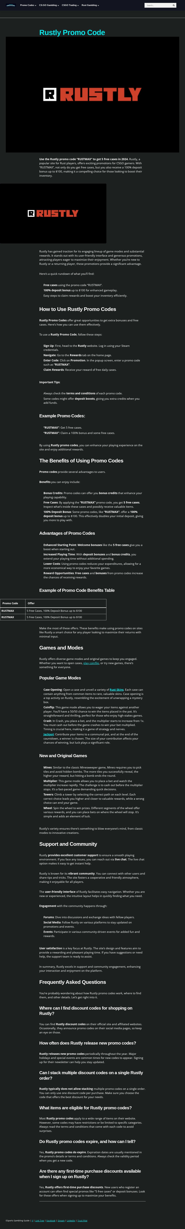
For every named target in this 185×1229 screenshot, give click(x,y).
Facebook (50, 1220)
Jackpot (49, 734)
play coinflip (91, 663)
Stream (61, 1220)
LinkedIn (71, 1220)
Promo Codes (27, 5)
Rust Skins (117, 690)
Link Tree (39, 1220)
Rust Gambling (89, 5)
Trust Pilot (82, 1220)
